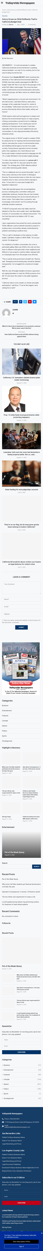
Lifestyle (22, 1079)
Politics (22, 1089)
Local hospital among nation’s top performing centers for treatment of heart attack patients (28, 1015)
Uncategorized (22, 1098)
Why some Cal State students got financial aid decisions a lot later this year (28, 976)
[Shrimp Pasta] (11, 808)
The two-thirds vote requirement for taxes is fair (18, 897)
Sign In (21, 1246)
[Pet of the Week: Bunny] (21, 950)
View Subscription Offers (21, 1242)
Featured (22, 1075)
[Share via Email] (35, 301)
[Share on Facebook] (20, 301)
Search (4, 863)
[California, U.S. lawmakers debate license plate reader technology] (21, 362)
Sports (22, 1094)
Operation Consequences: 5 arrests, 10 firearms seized (21, 892)
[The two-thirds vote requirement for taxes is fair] (8, 1004)
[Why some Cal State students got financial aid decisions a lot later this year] (8, 978)
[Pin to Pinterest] (30, 301)
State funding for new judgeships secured (21, 490)
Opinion (22, 1084)
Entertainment (22, 1070)
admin (11, 24)
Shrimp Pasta (6, 817)
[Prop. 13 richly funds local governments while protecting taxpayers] (21, 399)
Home (4, 10)
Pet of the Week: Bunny (10, 879)
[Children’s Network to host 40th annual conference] (32, 808)
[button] (4, 844)
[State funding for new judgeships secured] (21, 474)
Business (22, 1065)
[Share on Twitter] (25, 301)
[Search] (41, 3)
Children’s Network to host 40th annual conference (31, 817)
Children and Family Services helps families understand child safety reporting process (30, 794)
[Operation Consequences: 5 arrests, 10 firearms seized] (8, 991)
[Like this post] (16, 301)
